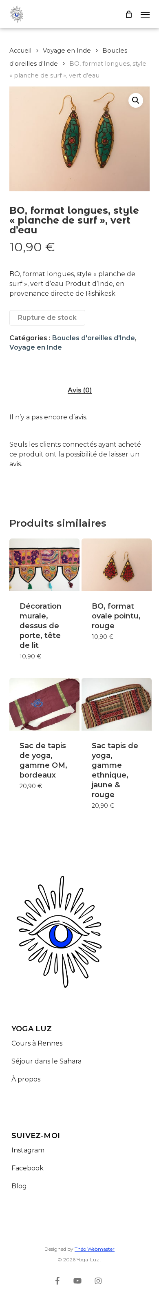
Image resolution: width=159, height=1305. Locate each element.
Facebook (27, 1168)
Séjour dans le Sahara (47, 1061)
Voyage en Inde (67, 50)
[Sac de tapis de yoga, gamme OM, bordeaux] (44, 704)
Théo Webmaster (95, 1249)
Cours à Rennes (36, 1043)
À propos (25, 1079)
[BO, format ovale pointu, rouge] (117, 564)
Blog (19, 1186)
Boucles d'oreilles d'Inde (93, 338)
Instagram (27, 1150)
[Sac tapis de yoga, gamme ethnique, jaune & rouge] (117, 704)
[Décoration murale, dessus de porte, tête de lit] (44, 564)
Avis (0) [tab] (80, 390)
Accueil (20, 50)
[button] (145, 14)
